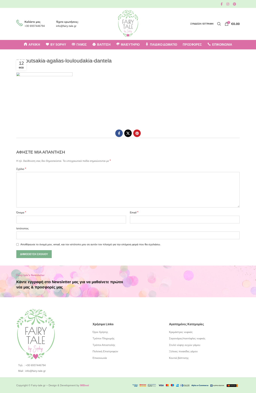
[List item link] (51, 365)
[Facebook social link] (222, 4)
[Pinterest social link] (234, 4)
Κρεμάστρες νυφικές (181, 332)
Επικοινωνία (100, 357)
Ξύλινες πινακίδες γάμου (183, 351)
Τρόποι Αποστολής (104, 344)
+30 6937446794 (35, 25)
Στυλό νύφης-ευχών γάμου (184, 344)
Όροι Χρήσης (100, 332)
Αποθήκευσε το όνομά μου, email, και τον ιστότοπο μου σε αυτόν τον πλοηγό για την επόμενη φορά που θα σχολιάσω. (90, 244)
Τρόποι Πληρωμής (104, 338)
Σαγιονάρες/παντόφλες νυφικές (187, 338)
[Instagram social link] (228, 4)
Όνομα (21, 212)
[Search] (219, 24)
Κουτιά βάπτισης (179, 357)
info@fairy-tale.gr (66, 25)
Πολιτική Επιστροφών (105, 351)
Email (134, 212)
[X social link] (128, 133)
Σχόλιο (21, 168)
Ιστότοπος (22, 228)
